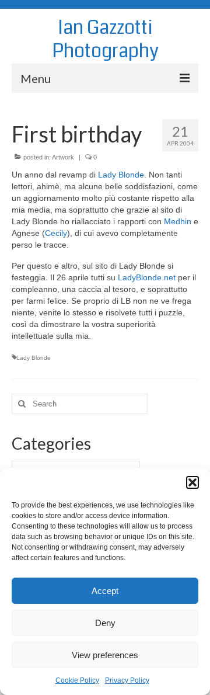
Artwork (63, 157)
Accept (105, 591)
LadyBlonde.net (147, 277)
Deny (105, 623)
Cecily (56, 233)
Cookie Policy (77, 680)
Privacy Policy (127, 680)
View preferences (105, 655)
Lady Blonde (121, 174)
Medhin (177, 221)
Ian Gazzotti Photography (105, 39)
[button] (192, 482)
